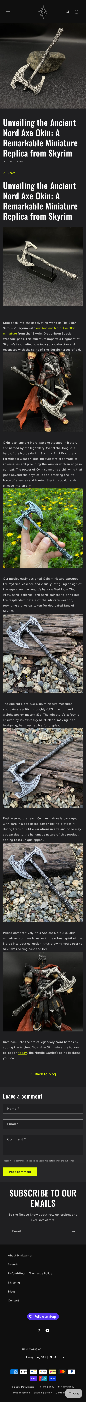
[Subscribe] (73, 1231)
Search (13, 1264)
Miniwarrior (27, 1386)
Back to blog (45, 1074)
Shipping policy (43, 1392)
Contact (13, 1300)
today (22, 1053)
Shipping (14, 1282)
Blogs (12, 1291)
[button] (8, 11)
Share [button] (12, 173)
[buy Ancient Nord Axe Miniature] (43, 306)
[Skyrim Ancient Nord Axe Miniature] (43, 568)
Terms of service (20, 1392)
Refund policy (46, 1386)
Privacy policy (66, 1386)
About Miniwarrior (20, 1255)
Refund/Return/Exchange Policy (30, 1273)
